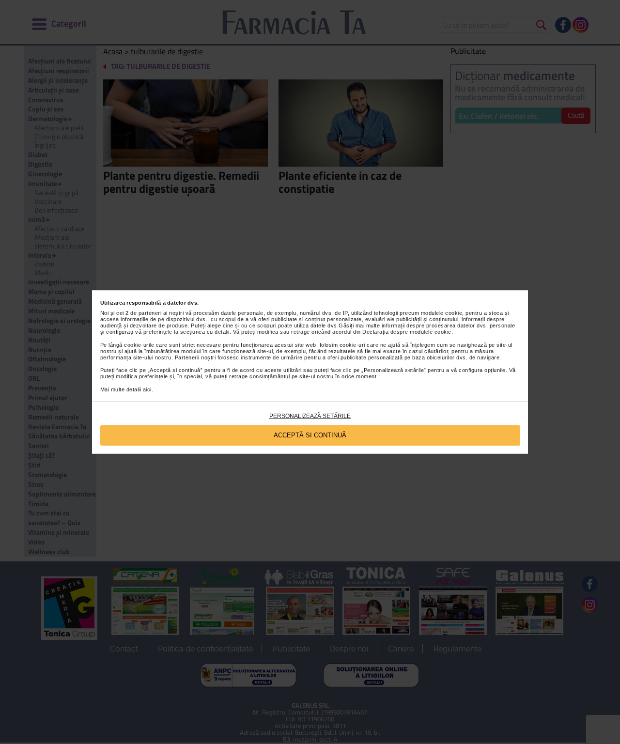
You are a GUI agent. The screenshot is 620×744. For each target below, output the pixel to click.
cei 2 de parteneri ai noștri (150, 313)
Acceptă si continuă (310, 435)
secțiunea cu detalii (205, 332)
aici (147, 389)
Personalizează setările (310, 416)
